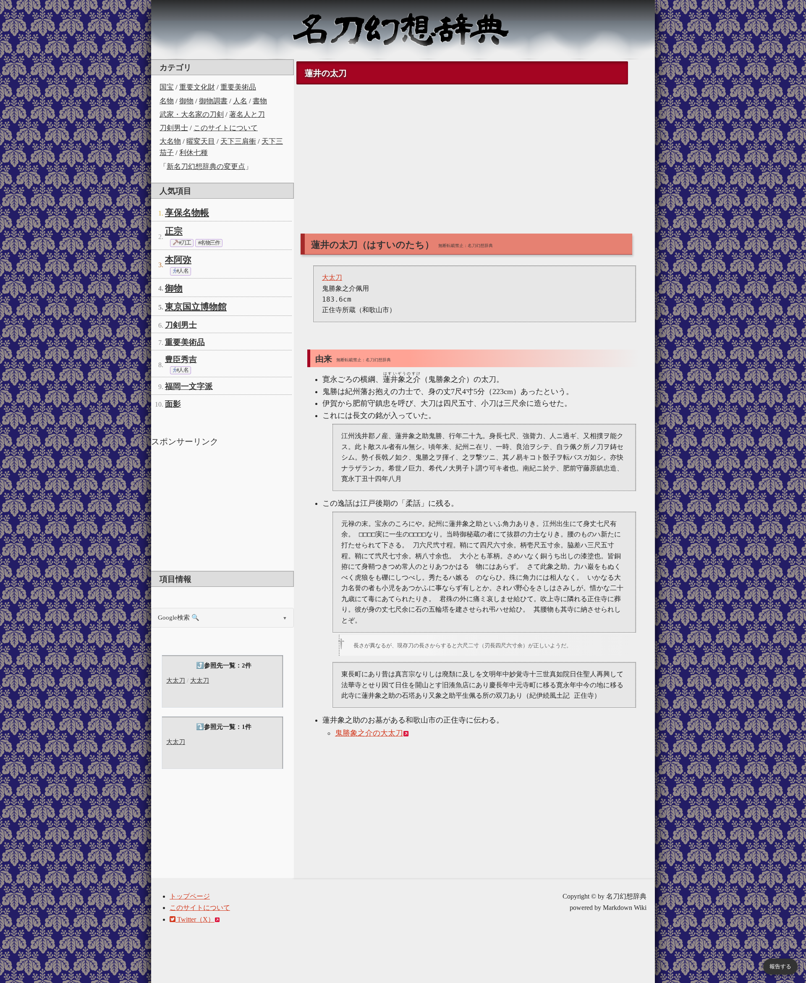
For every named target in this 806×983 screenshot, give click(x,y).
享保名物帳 (187, 213)
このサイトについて (226, 128)
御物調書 (213, 101)
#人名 (181, 271)
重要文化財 (197, 87)
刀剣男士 (174, 128)
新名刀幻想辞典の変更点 (206, 167)
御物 (186, 101)
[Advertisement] (222, 508)
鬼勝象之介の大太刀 (369, 733)
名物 (167, 101)
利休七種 (193, 153)
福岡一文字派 (189, 386)
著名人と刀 (247, 114)
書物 (260, 101)
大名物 (170, 141)
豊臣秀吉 (181, 359)
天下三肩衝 (238, 141)
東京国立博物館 (196, 307)
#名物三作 (209, 243)
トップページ (190, 896)
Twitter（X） (195, 919)
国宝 (167, 87)
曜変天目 (200, 141)
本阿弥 (178, 260)
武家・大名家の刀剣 (192, 114)
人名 (240, 101)
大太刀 (175, 680)
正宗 (174, 231)
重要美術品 (238, 87)
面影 (173, 404)
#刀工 (184, 243)
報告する (780, 966)
